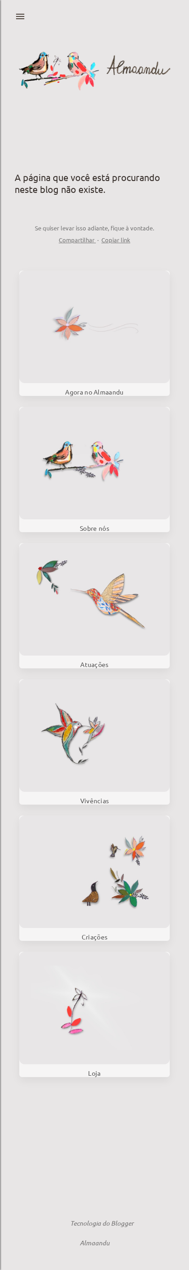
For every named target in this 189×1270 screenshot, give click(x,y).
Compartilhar (77, 240)
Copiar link (115, 240)
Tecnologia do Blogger (101, 1223)
